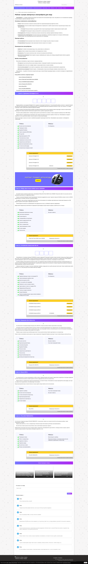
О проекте (55, 557)
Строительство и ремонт (38, 7)
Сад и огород (45, 7)
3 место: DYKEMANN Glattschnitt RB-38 (26, 81)
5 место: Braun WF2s (23, 86)
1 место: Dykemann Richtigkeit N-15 (25, 77)
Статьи (20, 4)
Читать (38, 180)
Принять (85, 562)
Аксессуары (60, 7)
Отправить (69, 493)
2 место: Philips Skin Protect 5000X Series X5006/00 (28, 79)
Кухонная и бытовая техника (20, 7)
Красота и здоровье (29, 7)
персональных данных (66, 562)
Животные (52, 7)
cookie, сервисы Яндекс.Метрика (11, 562)
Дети (56, 7)
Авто (49, 7)
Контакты (60, 557)
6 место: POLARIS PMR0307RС (25, 88)
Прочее (64, 7)
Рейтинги (17, 4)
